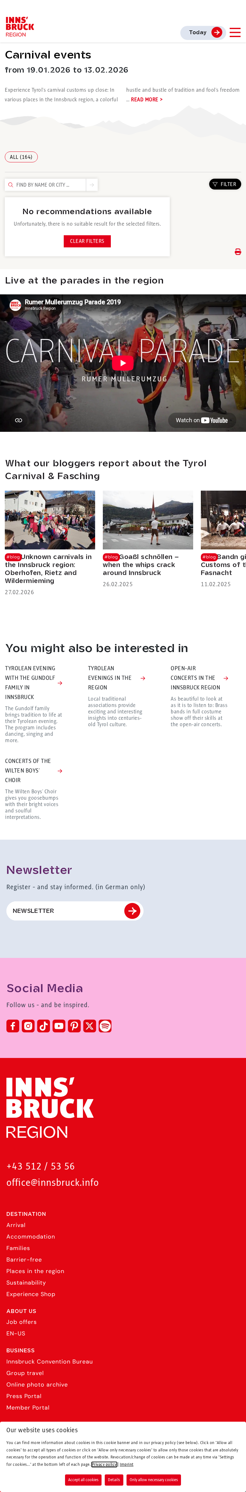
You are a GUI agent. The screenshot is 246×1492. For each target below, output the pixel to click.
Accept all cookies (83, 1480)
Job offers (21, 1322)
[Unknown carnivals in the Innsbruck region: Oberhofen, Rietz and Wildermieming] (50, 544)
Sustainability (26, 1282)
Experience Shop (30, 1294)
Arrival (16, 1225)
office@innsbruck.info (52, 1183)
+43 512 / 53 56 (40, 1167)
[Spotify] (105, 1026)
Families (18, 1248)
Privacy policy (104, 1464)
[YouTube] (59, 1026)
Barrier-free (24, 1259)
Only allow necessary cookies (154, 1480)
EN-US (15, 1333)
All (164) (21, 157)
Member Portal (28, 1407)
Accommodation (30, 1236)
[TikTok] (43, 1026)
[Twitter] (89, 1026)
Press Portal (24, 1396)
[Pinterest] (74, 1026)
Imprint (127, 1464)
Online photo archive (37, 1384)
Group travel (25, 1373)
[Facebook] (12, 1026)
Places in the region (35, 1271)
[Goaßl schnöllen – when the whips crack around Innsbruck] (148, 540)
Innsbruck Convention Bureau (49, 1361)
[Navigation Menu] (234, 32)
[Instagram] (28, 1026)
